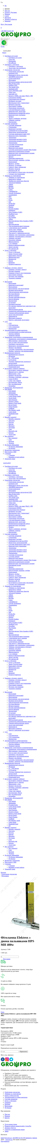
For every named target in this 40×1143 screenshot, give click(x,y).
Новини (7, 14)
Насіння (11, 441)
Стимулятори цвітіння (16, 231)
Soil (10, 202)
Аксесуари (12, 434)
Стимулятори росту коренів (18, 228)
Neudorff (11, 205)
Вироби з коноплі (14, 419)
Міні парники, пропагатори (18, 341)
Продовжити (5, 1141)
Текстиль (12, 420)
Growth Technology (15, 193)
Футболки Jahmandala (16, 446)
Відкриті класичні (14, 104)
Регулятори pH (13, 248)
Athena (11, 184)
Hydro (11, 200)
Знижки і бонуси (10, 1128)
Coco (10, 198)
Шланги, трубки (14, 163)
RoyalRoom (12, 63)
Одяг (10, 429)
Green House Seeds (15, 396)
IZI (9, 415)
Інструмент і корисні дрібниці (18, 370)
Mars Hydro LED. (14, 84)
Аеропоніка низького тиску (18, 141)
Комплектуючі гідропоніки (17, 136)
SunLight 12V (13, 94)
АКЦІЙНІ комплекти (16, 77)
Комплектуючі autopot (16, 148)
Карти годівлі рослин (12, 1095)
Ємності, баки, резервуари (17, 167)
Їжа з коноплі (13, 438)
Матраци (11, 426)
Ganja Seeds (12, 412)
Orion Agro (12, 92)
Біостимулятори (14, 224)
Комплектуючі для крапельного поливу (22, 153)
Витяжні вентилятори (16, 290)
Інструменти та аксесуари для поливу (21, 172)
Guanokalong (13, 195)
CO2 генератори (14, 327)
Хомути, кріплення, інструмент (19, 320)
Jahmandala (12, 393)
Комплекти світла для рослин (18, 75)
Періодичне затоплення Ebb (18, 132)
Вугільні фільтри (14, 294)
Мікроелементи (14, 242)
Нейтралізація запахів (16, 309)
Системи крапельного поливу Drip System (22, 149)
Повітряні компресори (16, 158)
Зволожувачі (13, 301)
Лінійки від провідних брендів (19, 181)
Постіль (11, 422)
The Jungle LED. (14, 87)
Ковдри (11, 424)
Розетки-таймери (14, 334)
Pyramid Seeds (13, 394)
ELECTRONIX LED (15, 90)
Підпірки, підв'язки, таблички (18, 377)
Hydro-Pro (12, 203)
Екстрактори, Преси (15, 382)
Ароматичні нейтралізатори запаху (20, 311)
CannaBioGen (13, 191)
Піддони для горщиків (16, 276)
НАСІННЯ (12, 391)
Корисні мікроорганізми (17, 245)
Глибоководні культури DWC (18, 130)
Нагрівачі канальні (15, 304)
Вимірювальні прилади (16, 354)
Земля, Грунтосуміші (15, 254)
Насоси (11, 156)
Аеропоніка (12, 137)
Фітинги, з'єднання (15, 165)
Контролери (13, 122)
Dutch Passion (13, 406)
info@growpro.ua (6, 1138)
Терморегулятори (14, 335)
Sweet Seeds (12, 398)
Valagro (11, 222)
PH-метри (12, 356)
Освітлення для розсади (16, 108)
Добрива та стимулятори (17, 177)
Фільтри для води (14, 169)
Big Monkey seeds (14, 410)
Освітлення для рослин (16, 71)
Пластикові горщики (15, 275)
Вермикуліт (12, 259)
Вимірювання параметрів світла (19, 113)
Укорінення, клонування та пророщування (23, 339)
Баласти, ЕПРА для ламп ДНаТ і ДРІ (21, 96)
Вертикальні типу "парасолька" (19, 103)
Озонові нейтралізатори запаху (19, 313)
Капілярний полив (15, 155)
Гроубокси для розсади (16, 344)
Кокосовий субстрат (15, 255)
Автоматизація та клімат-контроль (20, 332)
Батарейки (12, 386)
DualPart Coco (13, 214)
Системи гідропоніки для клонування (21, 349)
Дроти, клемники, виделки (17, 118)
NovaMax (12, 215)
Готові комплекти (14, 78)
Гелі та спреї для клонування (18, 342)
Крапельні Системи (15, 129)
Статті (7, 16)
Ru (6, 5)
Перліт (11, 261)
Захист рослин (13, 247)
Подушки (12, 427)
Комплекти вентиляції (16, 285)
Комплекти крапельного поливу (19, 151)
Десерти (11, 443)
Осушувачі (12, 302)
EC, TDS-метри (14, 358)
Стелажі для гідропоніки (17, 174)
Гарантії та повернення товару (15, 1129)
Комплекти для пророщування (19, 346)
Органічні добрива (15, 240)
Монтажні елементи (15, 318)
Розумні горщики (14, 271)
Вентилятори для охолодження (19, 288)
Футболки (12, 448)
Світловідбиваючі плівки (17, 110)
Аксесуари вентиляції (16, 314)
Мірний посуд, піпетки (16, 372)
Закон (6, 1131)
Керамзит (12, 262)
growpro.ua (9, 1139)
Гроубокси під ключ (15, 57)
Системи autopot (14, 146)
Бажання (7, 21)
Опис (2, 1012)
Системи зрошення (15, 125)
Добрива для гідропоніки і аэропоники (21, 235)
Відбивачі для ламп (15, 101)
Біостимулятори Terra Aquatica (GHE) (21, 221)
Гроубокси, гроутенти (16, 66)
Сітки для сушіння (15, 380)
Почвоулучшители (15, 264)
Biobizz (11, 186)
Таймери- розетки (14, 120)
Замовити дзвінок (31, 1138)
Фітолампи (12, 80)
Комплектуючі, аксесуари (17, 111)
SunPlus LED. (13, 85)
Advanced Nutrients (15, 182)
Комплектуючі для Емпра (17, 115)
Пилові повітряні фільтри (17, 297)
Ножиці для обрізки (15, 347)
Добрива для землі (15, 238)
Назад (4, 52)
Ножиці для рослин (15, 375)
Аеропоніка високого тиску (18, 139)
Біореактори (13, 328)
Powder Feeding (14, 209)
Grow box (12, 59)
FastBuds (11, 408)
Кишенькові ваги (14, 367)
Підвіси (11, 117)
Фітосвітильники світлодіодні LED (20, 82)
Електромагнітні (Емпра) (17, 99)
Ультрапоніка (13, 143)
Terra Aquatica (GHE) (15, 212)
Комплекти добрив (15, 179)
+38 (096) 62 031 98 (7, 31)
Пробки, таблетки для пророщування (21, 351)
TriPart (11, 219)
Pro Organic (12, 217)
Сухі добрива (13, 243)
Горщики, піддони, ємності (18, 269)
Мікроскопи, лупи (15, 374)
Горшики (8, 1102)
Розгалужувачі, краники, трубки (19, 160)
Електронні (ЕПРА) (15, 97)
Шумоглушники (14, 295)
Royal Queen (13, 405)
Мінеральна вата (14, 257)
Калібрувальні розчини (16, 365)
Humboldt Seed (13, 413)
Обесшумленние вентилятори (18, 292)
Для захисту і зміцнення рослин (19, 233)
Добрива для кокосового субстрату (20, 236)
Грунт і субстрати (14, 252)
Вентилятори (13, 287)
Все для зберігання (15, 384)
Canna (11, 189)
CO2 (10, 323)
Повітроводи (13, 316)
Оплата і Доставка (11, 12)
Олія (10, 439)
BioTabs (11, 188)
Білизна (11, 433)
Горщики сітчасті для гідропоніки (20, 273)
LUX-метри (12, 360)
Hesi (10, 196)
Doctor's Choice (13, 401)
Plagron (11, 207)
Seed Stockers (13, 400)
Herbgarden (12, 61)
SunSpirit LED (13, 73)
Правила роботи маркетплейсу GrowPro (18, 1126)
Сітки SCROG (13, 379)
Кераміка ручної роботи (16, 457)
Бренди (7, 1118)
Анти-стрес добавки (15, 229)
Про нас (7, 10)
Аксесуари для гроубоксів (17, 68)
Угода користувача (11, 1124)
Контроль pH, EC (14, 170)
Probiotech (12, 210)
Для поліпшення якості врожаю (19, 226)
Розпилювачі (13, 162)
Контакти (8, 17)
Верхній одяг (13, 431)
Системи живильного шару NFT (19, 134)
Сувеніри (12, 455)
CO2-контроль (13, 325)
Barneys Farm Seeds (15, 403)
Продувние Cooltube (15, 106)
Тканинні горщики (15, 278)
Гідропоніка (13, 127)
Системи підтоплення (16, 144)
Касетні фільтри (14, 299)
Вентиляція (12, 283)
